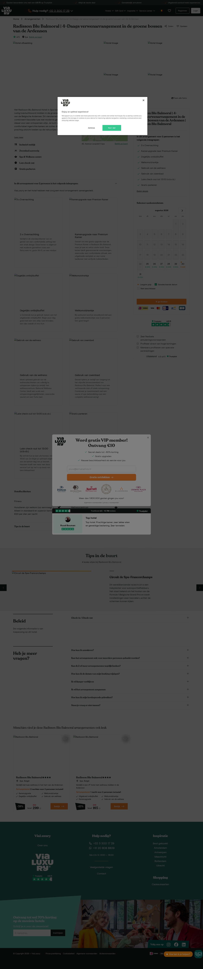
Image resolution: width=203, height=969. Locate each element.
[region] (102, 116)
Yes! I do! (112, 128)
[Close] (143, 100)
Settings (91, 128)
